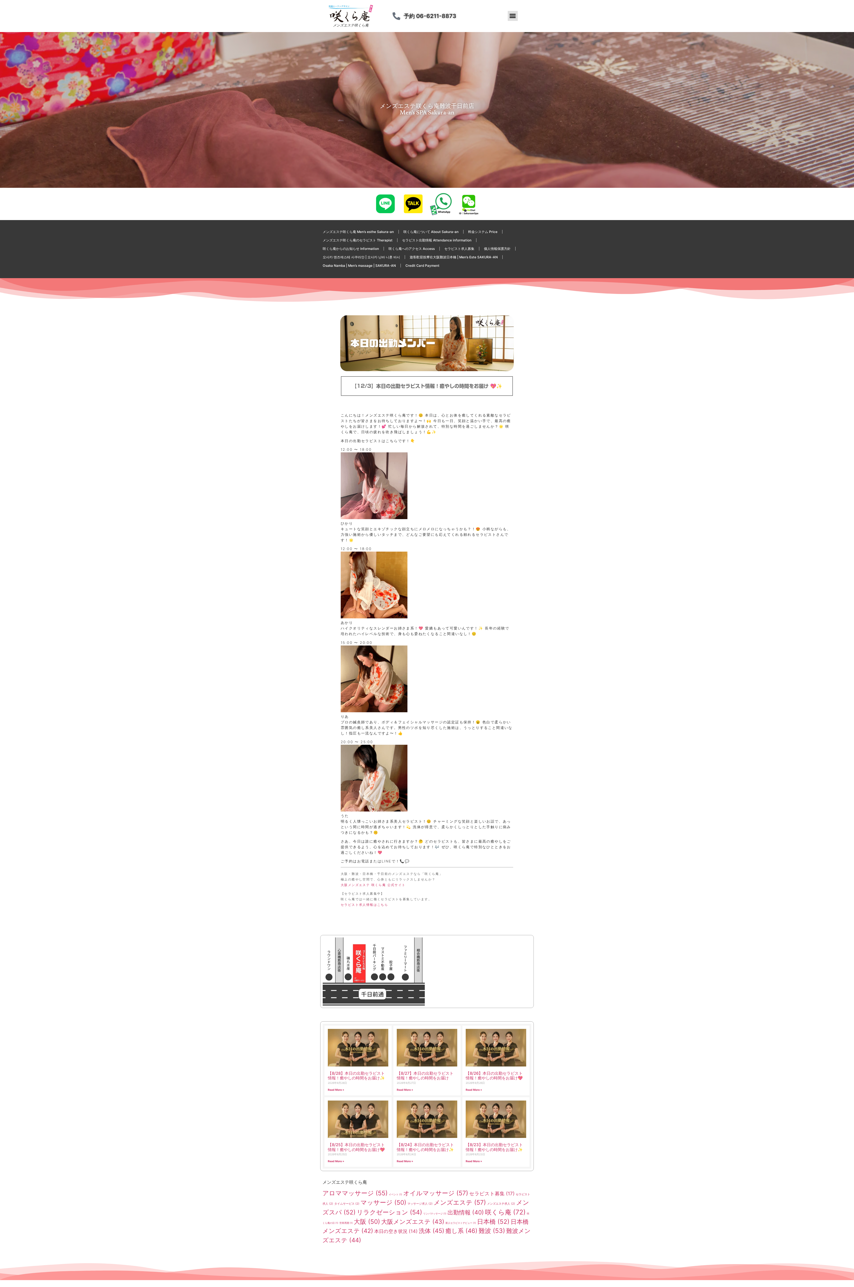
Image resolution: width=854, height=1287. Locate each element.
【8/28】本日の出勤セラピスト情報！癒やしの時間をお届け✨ (356, 1076)
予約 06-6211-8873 (430, 16)
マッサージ (383, 1202)
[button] (513, 16)
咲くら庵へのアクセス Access (412, 249)
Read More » (336, 1089)
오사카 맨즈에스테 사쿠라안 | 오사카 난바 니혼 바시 (361, 257)
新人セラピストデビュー (460, 1223)
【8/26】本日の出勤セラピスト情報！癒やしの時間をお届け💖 (494, 1076)
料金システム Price (482, 232)
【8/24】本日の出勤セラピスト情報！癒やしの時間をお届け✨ (425, 1147)
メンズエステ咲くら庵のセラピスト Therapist (358, 240)
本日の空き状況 (396, 1231)
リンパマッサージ (434, 1213)
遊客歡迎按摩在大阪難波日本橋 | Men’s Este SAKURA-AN (454, 257)
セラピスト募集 (492, 1193)
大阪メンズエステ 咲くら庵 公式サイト (373, 885)
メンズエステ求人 (501, 1203)
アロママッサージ (355, 1193)
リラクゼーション (389, 1212)
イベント (395, 1194)
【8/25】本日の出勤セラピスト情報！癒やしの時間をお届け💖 (356, 1147)
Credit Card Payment (422, 265)
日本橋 (493, 1221)
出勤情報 (465, 1212)
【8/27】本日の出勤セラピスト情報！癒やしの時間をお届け (425, 1076)
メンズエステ (460, 1202)
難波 (492, 1230)
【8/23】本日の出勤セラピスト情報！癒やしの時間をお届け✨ (494, 1147)
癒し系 (461, 1230)
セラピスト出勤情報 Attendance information (436, 240)
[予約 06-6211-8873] (396, 16)
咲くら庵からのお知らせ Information (351, 249)
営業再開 (346, 1223)
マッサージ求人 (420, 1203)
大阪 (367, 1221)
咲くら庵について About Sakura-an (431, 232)
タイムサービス (346, 1203)
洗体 (431, 1230)
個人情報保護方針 (497, 249)
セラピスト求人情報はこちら (364, 905)
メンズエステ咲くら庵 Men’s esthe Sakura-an (358, 232)
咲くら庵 (505, 1212)
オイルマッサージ (435, 1193)
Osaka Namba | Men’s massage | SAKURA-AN (359, 265)
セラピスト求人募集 (459, 249)
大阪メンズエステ (412, 1221)
